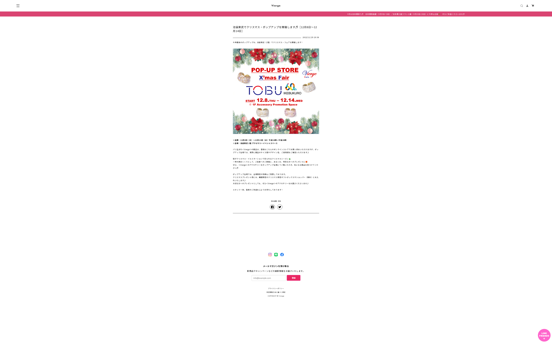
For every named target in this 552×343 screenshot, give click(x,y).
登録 (294, 277)
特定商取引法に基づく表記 (276, 292)
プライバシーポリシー (276, 288)
